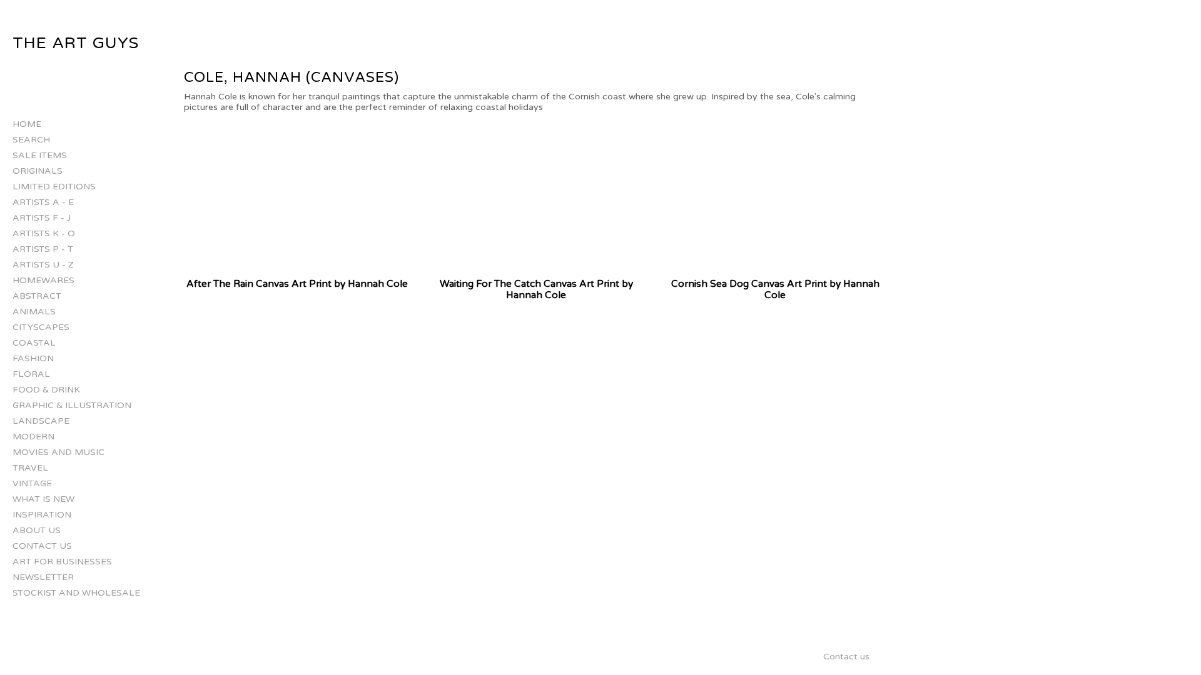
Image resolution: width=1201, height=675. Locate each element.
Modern (33, 436)
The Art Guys (76, 43)
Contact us (42, 546)
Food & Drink (46, 389)
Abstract (37, 296)
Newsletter (43, 577)
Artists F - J (42, 217)
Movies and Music (58, 452)
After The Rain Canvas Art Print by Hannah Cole (297, 283)
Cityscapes (41, 327)
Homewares (43, 280)
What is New (43, 499)
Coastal (34, 343)
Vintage (32, 483)
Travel (30, 467)
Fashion (33, 358)
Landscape (41, 421)
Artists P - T (43, 249)
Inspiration (42, 514)
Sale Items (40, 155)
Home (27, 124)
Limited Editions (54, 186)
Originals (38, 171)
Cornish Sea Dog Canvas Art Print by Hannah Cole (775, 289)
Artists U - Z (43, 264)
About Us (37, 530)
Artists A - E (43, 202)
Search (31, 139)
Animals (34, 311)
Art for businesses (62, 561)
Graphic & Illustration (72, 405)
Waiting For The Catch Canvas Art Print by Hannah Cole (536, 289)
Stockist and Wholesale (76, 593)
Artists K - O (44, 233)
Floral (31, 374)
